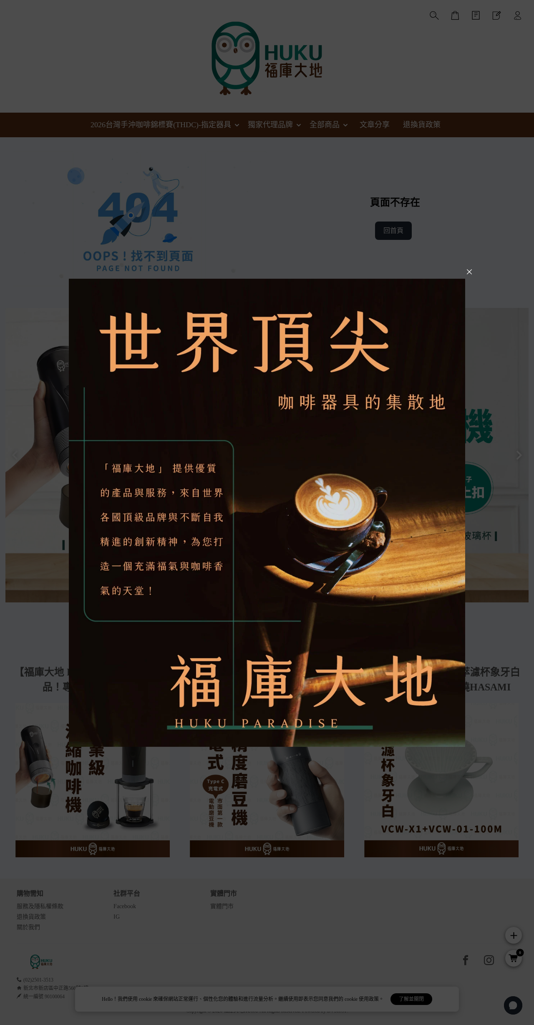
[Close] (469, 272)
